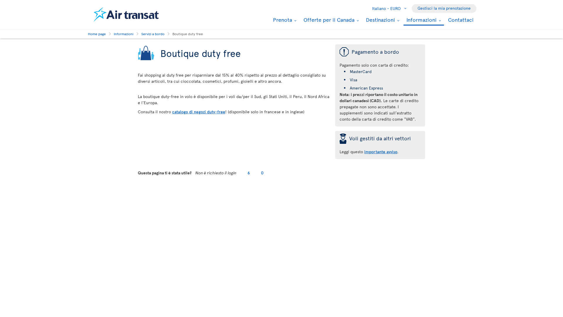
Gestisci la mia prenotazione (444, 8)
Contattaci (461, 19)
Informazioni (420, 20)
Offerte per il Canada (328, 20)
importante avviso (380, 151)
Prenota (282, 20)
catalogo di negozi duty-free (198, 111)
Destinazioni (379, 20)
